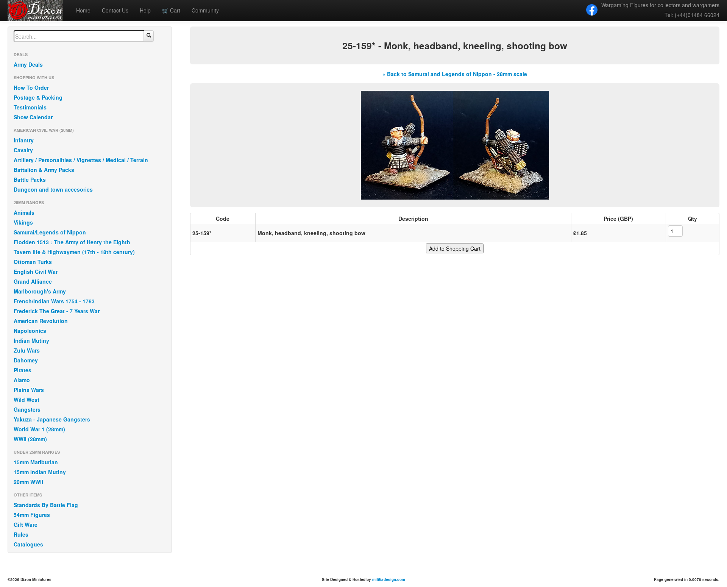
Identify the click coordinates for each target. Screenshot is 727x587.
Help (145, 10)
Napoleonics (30, 330)
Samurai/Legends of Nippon (50, 232)
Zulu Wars (27, 350)
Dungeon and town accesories (53, 189)
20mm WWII (28, 482)
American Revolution (41, 321)
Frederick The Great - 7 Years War (57, 311)
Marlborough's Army (40, 291)
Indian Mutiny (31, 340)
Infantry (24, 140)
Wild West (26, 399)
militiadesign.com (388, 579)
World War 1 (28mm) (39, 429)
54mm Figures (32, 514)
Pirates (22, 370)
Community (205, 10)
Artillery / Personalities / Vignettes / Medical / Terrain (81, 160)
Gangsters (27, 409)
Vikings (23, 222)
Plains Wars (29, 389)
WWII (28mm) (30, 439)
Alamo (22, 380)
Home (83, 10)
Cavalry (23, 150)
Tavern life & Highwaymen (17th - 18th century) (74, 252)
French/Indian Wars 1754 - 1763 (54, 301)
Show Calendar (33, 117)
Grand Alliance (33, 281)
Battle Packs (30, 179)
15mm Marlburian (36, 462)
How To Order (31, 87)
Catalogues (28, 544)
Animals (24, 212)
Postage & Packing (38, 97)
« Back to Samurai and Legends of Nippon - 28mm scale (454, 74)
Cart (171, 10)
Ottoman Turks (33, 261)
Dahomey (26, 360)
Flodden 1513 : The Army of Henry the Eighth (72, 242)
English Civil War (36, 271)
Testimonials (30, 107)
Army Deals (28, 64)
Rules (21, 534)
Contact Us (115, 10)
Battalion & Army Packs (44, 169)
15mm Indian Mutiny (40, 472)
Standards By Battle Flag (46, 505)
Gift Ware (25, 524)
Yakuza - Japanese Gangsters (52, 419)
